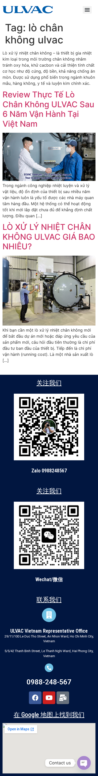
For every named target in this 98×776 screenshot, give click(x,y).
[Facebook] (35, 697)
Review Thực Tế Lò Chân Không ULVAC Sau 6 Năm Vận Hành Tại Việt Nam (48, 109)
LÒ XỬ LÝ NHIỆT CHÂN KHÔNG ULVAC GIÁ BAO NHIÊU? (49, 236)
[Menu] (87, 10)
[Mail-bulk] (63, 697)
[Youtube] (49, 697)
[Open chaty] (84, 763)
